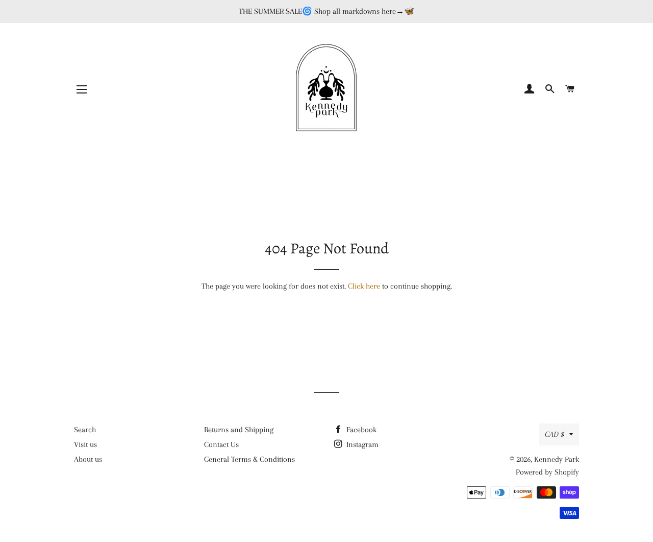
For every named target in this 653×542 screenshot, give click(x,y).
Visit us (85, 444)
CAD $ (554, 434)
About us (88, 459)
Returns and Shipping (238, 429)
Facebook (360, 429)
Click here (364, 286)
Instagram (361, 444)
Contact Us (221, 444)
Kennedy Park (556, 459)
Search (85, 429)
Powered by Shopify (547, 472)
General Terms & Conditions (249, 459)
